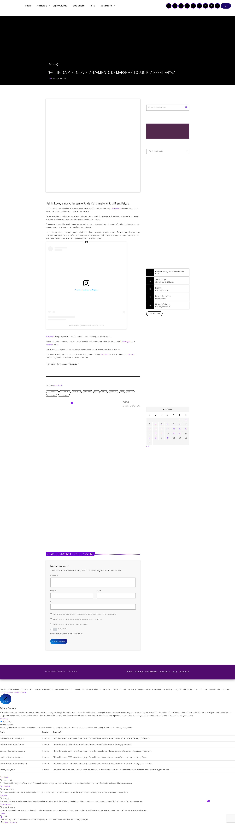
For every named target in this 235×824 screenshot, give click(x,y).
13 (168, 429)
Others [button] (2, 813)
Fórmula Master (157, 182)
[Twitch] (181, 6)
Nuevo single (64, 395)
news (122, 391)
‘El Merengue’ (125, 341)
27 (168, 438)
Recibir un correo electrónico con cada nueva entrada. (70, 624)
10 (149, 429)
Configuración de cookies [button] (9, 692)
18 (155, 433)
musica (104, 391)
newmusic (113, 391)
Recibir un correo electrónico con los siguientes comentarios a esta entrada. (77, 619)
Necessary (7, 721)
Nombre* (53, 591)
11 (155, 429)
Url (51, 602)
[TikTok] (187, 6)
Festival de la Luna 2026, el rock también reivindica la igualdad (170, 368)
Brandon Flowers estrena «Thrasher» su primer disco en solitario (172, 355)
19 (161, 433)
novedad (130, 391)
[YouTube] (168, 6)
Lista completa (154, 313)
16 (186, 429)
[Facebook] (199, 6)
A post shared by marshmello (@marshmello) (86, 325)
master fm (77, 391)
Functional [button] (4, 777)
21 (174, 433)
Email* (99, 591)
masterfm (87, 391)
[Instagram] (193, 6)
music (96, 391)
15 (180, 429)
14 (174, 429)
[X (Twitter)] (175, 6)
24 (149, 438)
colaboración (52, 391)
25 (155, 438)
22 (180, 433)
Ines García (58, 385)
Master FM (154, 177)
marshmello (65, 391)
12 (161, 429)
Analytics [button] (3, 795)
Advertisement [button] (5, 804)
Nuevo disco (51, 395)
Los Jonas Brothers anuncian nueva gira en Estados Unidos (171, 393)
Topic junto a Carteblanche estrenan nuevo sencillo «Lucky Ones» (114, 521)
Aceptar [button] (23, 692)
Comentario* (54, 575)
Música (87, 432)
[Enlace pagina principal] (9, 5)
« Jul (147, 446)
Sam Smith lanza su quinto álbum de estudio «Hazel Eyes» (171, 380)
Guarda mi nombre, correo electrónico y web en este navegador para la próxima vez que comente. (84, 614)
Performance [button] (5, 786)
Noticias (53, 64)
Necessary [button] (4, 718)
